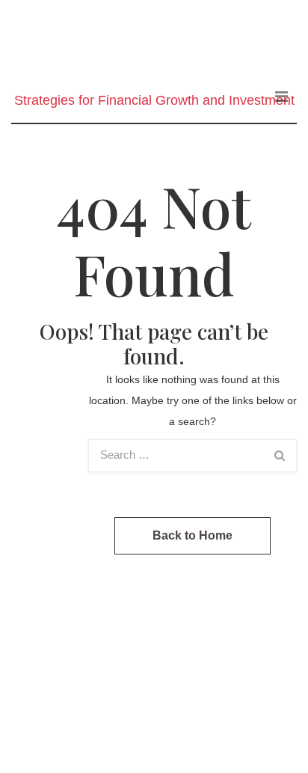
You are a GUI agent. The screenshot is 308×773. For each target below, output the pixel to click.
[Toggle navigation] (281, 96)
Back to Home (192, 535)
